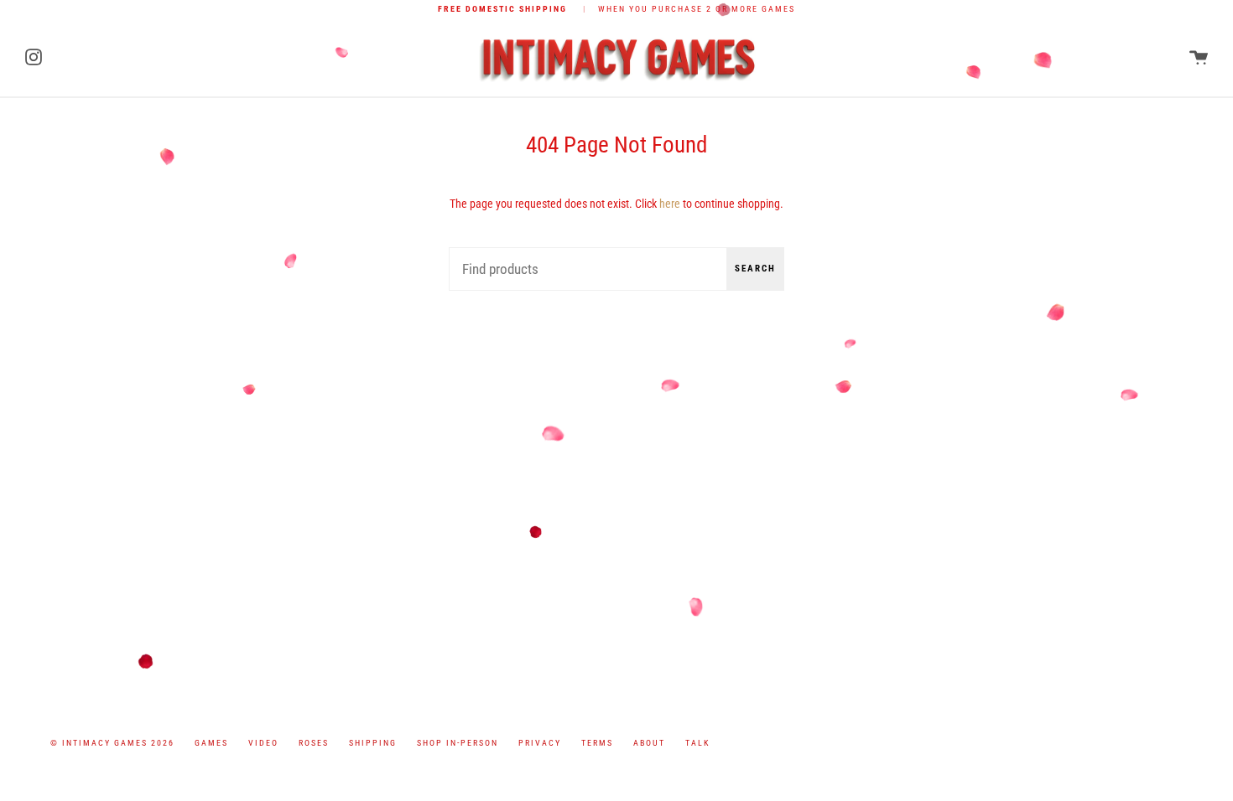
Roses (314, 742)
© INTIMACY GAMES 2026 (112, 742)
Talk (697, 742)
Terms (597, 742)
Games (211, 742)
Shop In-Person (457, 742)
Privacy (539, 742)
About (649, 742)
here (669, 204)
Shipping (373, 742)
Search (755, 268)
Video (263, 742)
